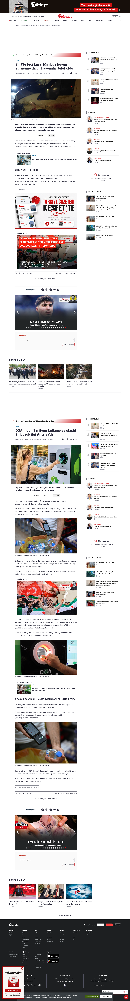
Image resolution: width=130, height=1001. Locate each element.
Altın (23, 935)
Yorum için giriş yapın (68, 344)
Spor (36, 930)
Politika (11, 932)
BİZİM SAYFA (47, 20)
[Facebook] (20, 273)
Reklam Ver (38, 967)
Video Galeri (25, 965)
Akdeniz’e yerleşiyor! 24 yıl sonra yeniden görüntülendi (106, 227)
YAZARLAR (36, 20)
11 (45, 327)
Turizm (23, 947)
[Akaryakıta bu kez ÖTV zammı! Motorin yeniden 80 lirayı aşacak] (95, 60)
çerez (47, 995)
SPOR (90, 20)
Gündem (11, 930)
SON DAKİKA (13, 20)
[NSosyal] (54, 290)
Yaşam (17, 60)
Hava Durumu (63, 935)
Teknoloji (24, 956)
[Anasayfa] (14, 924)
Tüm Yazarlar (12, 956)
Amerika (49, 937)
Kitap (74, 937)
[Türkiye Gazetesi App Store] (53, 956)
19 (61, 327)
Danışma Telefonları (40, 963)
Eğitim (11, 935)
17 (57, 327)
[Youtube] (28, 985)
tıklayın (103, 180)
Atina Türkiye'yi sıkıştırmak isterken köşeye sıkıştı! (107, 602)
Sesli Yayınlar (89, 935)
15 (53, 327)
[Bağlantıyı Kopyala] (67, 73)
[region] (65, 996)
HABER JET (110, 20)
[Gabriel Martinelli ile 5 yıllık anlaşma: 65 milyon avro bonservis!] (95, 100)
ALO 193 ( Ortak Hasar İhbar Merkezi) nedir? (105, 197)
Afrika (48, 939)
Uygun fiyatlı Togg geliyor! (104, 235)
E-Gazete (17, 16)
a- (49, 135)
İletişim (37, 956)
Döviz (23, 937)
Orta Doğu (50, 932)
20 (63, 327)
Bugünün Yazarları (14, 954)
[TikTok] (35, 985)
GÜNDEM (56, 20)
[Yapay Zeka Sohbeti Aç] (126, 997)
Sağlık (61, 932)
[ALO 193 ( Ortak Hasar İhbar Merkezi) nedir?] (90, 201)
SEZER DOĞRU (22, 787)
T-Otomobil (25, 945)
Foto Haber (25, 963)
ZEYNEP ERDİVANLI (23, 189)
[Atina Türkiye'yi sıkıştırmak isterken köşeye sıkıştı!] (90, 606)
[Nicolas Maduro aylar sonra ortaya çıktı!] (90, 210)
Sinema (75, 932)
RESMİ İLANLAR (99, 20)
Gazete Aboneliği (27, 16)
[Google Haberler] (62, 290)
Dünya (49, 930)
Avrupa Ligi (38, 941)
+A (53, 135)
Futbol (36, 932)
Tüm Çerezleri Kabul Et (92, 996)
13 (49, 327)
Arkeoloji (75, 935)
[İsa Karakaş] (90, 130)
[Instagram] (32, 985)
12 (47, 327)
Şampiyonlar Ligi (39, 939)
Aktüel (62, 941)
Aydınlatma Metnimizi (56, 997)
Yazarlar (11, 952)
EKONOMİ (74, 20)
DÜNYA (82, 20)
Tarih (74, 939)
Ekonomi (24, 930)
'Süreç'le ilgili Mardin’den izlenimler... (105, 151)
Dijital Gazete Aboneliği (39, 16)
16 (55, 327)
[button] (74, 312)
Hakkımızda (38, 954)
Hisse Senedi (25, 939)
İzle (120, 20)
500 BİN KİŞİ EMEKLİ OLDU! (105, 217)
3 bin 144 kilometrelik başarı (102, 160)
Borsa (23, 932)
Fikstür (36, 937)
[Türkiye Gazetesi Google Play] (53, 961)
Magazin (24, 954)
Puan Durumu (38, 935)
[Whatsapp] (63, 73)
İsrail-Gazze (50, 941)
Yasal (36, 965)
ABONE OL (109, 925)
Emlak (23, 943)
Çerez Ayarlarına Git (106, 996)
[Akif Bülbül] (90, 151)
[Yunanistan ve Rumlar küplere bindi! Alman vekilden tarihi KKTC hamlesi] (95, 82)
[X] (42, 289)
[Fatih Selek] (90, 141)
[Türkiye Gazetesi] (65, 18)
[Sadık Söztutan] (90, 160)
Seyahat (62, 939)
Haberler (24, 960)
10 (43, 327)
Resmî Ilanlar (25, 958)
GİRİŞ (116, 16)
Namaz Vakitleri (90, 932)
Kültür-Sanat (76, 930)
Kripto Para (25, 941)
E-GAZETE (100, 925)
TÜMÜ (66, 328)
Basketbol (37, 943)
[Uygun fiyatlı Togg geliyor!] (90, 240)
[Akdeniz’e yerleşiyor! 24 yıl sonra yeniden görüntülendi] (90, 230)
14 (51, 327)
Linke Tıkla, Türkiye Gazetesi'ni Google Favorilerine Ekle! (35, 55)
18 (59, 327)
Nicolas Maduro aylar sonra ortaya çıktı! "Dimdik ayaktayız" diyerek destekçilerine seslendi (107, 208)
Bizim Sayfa (89, 930)
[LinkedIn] (50, 289)
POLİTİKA (65, 20)
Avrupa (49, 935)
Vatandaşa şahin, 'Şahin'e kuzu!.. (104, 141)
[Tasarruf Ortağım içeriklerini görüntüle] (25, 20)
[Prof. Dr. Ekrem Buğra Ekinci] (90, 119)
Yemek (62, 937)
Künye (36, 958)
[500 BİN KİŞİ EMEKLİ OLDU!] (90, 221)
